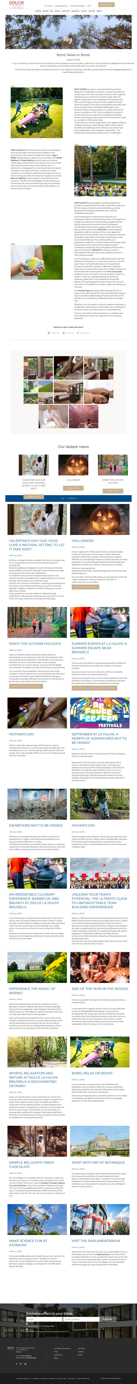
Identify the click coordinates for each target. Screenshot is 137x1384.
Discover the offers (85, 587)
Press (80, 1355)
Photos (92, 11)
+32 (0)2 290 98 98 (77, 6)
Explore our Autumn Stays (26, 686)
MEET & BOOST (80, 203)
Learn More (38, 374)
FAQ (56, 1352)
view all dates (15, 556)
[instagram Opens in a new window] (20, 1364)
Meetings (75, 11)
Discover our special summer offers (94, 688)
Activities (66, 11)
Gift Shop (48, 6)
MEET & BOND (80, 89)
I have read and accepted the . (40, 1326)
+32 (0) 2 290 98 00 (25, 1356)
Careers (81, 1352)
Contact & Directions (62, 1348)
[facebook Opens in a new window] (17, 1364)
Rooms (45, 11)
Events (84, 11)
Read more (33, 497)
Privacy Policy (49, 1326)
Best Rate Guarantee (48, 1378)
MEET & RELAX (17, 150)
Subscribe (58, 1355)
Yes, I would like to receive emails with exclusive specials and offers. (47, 1331)
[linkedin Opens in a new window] (25, 1364)
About (99, 11)
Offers (38, 11)
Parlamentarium (103, 1254)
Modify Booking (61, 6)
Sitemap (71, 1378)
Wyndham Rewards (22, 1378)
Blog (56, 1358)
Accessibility (35, 1378)
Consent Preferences (82, 1378)
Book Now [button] (106, 5)
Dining (57, 11)
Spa (51, 11)
